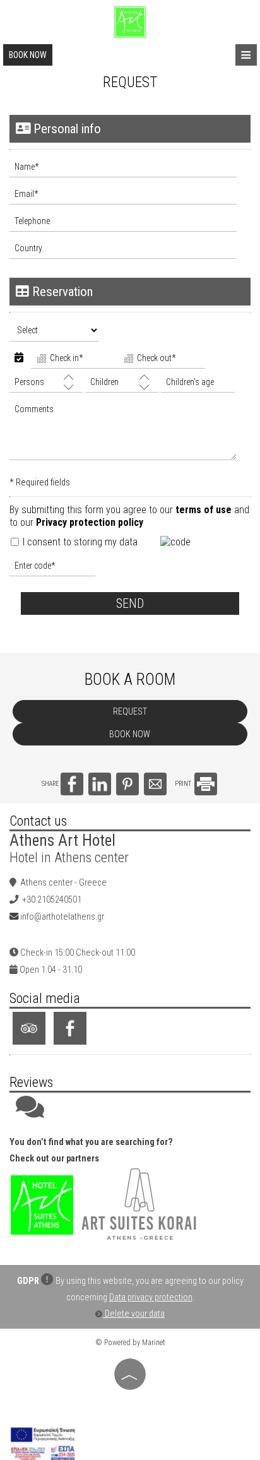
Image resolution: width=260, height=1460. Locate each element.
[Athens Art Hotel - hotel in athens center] (130, 21)
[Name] (130, 170)
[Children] (121, 385)
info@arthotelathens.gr (62, 916)
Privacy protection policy (89, 522)
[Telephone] (130, 224)
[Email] (130, 197)
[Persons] (46, 385)
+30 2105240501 (51, 899)
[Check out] (160, 360)
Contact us (38, 821)
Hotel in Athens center (69, 857)
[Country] (130, 251)
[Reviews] (29, 1113)
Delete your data (134, 1314)
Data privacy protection (150, 1297)
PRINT (183, 783)
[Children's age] (196, 385)
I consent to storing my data (79, 542)
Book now (28, 55)
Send (130, 603)
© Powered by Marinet (130, 1342)
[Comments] (130, 434)
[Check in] (73, 360)
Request (130, 711)
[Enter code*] (52, 569)
